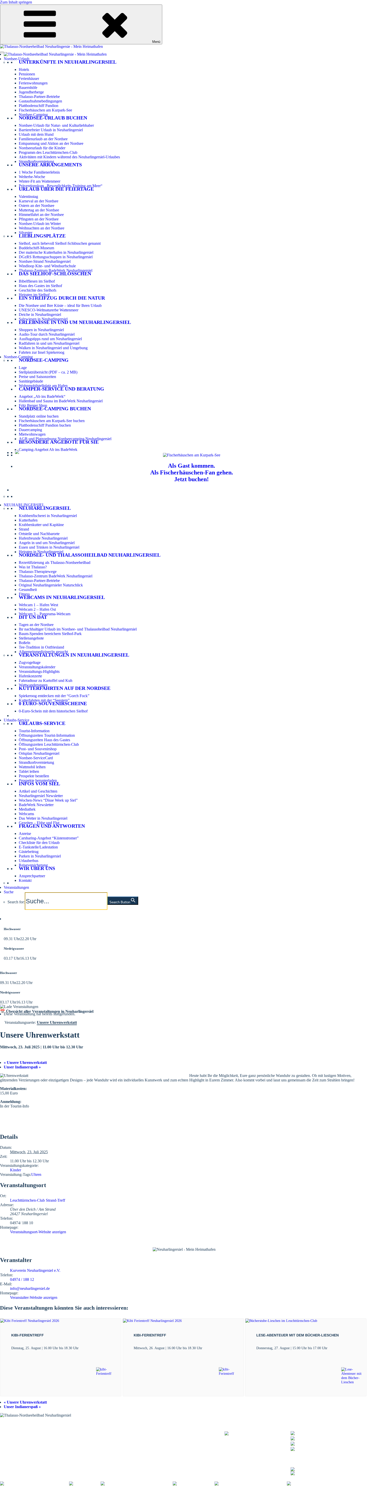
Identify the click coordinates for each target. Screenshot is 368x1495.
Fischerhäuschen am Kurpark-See (45, 110)
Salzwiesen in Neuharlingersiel (43, 319)
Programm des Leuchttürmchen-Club (48, 152)
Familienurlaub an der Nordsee (43, 139)
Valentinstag (28, 196)
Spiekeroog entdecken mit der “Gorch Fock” (54, 696)
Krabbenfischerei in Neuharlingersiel (48, 516)
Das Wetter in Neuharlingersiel (43, 818)
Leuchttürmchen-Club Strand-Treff (37, 1200)
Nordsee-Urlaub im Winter (40, 223)
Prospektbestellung (107, 1433)
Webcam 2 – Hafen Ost (37, 609)
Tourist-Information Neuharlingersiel (29, 1430)
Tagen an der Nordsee (36, 624)
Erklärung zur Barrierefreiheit (131, 1492)
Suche (9, 892)
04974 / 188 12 (22, 1279)
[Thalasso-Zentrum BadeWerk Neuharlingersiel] (258, 1436)
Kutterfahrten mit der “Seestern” (44, 700)
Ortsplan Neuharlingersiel (39, 753)
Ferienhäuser (29, 78)
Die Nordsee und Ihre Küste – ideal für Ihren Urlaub (60, 305)
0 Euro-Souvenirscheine (53, 703)
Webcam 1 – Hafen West (38, 605)
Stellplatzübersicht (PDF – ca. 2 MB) (48, 372)
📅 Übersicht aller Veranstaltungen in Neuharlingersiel (46, 1011)
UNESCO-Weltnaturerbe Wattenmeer (48, 310)
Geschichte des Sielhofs (37, 290)
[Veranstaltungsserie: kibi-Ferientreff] (81, 1348)
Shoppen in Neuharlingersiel (41, 330)
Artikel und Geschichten (38, 791)
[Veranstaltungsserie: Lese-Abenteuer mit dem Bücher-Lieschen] (330, 1348)
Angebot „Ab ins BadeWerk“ (42, 396)
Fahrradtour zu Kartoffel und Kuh (45, 680)
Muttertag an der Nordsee (39, 210)
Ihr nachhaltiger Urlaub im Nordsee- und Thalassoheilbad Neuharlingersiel (78, 629)
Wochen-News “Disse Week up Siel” (48, 800)
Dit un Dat (33, 617)
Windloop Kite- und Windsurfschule (47, 266)
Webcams (26, 814)
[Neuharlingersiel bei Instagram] (317, 1472)
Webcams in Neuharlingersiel (62, 597)
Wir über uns (37, 868)
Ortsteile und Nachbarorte (39, 534)
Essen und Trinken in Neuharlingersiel (49, 547)
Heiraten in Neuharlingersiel (41, 552)
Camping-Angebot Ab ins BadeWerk (48, 449)
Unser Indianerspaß (22, 1067)
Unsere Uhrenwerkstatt (25, 1062)
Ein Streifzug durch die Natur (62, 298)
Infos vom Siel (39, 783)
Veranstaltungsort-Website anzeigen (38, 1232)
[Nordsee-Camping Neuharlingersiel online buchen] (17, 452)
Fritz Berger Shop (33, 405)
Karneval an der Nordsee (38, 201)
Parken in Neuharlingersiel (40, 856)
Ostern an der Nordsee (36, 205)
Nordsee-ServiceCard (36, 758)
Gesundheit (28, 589)
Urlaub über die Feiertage (56, 189)
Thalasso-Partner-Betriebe (39, 96)
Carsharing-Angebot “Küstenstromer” (49, 838)
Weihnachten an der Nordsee (41, 228)
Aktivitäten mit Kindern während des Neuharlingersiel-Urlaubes (69, 157)
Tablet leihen (29, 771)
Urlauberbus (28, 860)
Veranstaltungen (16, 887)
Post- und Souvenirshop (38, 749)
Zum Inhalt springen (16, 2)
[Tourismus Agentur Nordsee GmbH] (34, 1483)
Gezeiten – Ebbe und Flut (39, 823)
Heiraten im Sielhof (34, 295)
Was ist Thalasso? (33, 567)
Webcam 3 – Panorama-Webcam (44, 614)
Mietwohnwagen (32, 434)
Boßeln (24, 643)
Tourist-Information (34, 731)
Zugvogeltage (30, 662)
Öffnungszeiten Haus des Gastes (44, 740)
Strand (24, 529)
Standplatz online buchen (39, 416)
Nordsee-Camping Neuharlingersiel (28, 1443)
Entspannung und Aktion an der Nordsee (51, 143)
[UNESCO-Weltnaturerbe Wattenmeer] (137, 1483)
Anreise (25, 833)
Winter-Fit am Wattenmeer (39, 181)
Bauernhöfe (28, 87)
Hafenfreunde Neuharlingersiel (43, 538)
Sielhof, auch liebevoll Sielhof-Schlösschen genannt (60, 243)
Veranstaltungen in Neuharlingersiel (74, 655)
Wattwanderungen (33, 685)
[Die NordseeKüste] (194, 1483)
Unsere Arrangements (50, 164)
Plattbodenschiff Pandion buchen (45, 425)
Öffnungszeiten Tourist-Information (47, 735)
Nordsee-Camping (33, 114)
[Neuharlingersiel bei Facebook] (317, 1468)
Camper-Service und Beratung (61, 389)
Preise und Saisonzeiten (37, 377)
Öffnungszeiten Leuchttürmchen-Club (49, 744)
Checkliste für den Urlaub (39, 842)
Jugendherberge (31, 92)
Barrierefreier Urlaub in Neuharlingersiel (51, 130)
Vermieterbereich (277, 1492)
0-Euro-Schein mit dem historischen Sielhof (53, 711)
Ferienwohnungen (33, 83)
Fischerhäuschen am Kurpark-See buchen (52, 421)
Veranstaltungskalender (37, 667)
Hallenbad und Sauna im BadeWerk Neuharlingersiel (61, 401)
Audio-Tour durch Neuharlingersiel (47, 334)
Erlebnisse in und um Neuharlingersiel (75, 322)
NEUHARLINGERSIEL (24, 505)
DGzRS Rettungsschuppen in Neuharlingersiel (56, 257)
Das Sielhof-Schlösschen (55, 273)
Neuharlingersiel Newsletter (41, 796)
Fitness (24, 594)
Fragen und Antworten (52, 826)
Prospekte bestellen (34, 776)
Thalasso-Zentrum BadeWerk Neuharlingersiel (55, 270)
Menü (156, 42)
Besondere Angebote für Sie (59, 442)
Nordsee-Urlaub (16, 59)
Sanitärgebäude (31, 381)
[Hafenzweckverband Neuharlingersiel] (251, 1483)
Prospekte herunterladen (38, 780)
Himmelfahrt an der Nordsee (41, 214)
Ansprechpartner (32, 876)
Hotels (24, 69)
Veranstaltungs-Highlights (39, 671)
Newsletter (100, 1436)
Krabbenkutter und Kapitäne (41, 525)
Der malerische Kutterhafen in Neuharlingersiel (56, 252)
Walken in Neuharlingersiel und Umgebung (53, 348)
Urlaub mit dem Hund (36, 134)
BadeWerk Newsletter (36, 805)
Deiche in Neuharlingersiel (40, 314)
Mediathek (27, 809)
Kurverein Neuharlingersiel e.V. (35, 1270)
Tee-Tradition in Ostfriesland (41, 647)
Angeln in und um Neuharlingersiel (47, 543)
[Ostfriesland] (85, 1483)
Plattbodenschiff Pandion (38, 105)
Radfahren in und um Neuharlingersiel (49, 343)
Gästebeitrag (29, 851)
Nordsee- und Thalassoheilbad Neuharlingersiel (89, 555)
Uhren (36, 1174)
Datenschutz (96, 1492)
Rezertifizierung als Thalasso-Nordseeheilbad (54, 562)
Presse (191, 1492)
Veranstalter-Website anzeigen (33, 1297)
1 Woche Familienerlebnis (39, 172)
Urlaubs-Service (16, 720)
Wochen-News (104, 1440)
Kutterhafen (28, 520)
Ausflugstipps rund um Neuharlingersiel (50, 339)
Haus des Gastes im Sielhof (40, 286)
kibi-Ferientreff (27, 1335)
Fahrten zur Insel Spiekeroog (41, 352)
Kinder (15, 1170)
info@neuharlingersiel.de (30, 1288)
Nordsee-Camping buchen (55, 408)
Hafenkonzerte (30, 676)
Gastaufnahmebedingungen (40, 101)
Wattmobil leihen (32, 767)
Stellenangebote (31, 638)
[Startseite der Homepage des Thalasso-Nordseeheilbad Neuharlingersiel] (55, 54)
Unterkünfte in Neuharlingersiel (67, 62)
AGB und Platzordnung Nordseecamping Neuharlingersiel (65, 439)
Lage (23, 367)
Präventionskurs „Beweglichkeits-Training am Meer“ (60, 186)
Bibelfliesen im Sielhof (37, 281)
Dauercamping (30, 430)
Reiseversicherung (33, 865)
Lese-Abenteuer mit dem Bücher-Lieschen (297, 1335)
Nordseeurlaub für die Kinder (42, 148)
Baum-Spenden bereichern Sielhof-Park (50, 634)
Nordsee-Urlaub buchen (53, 117)
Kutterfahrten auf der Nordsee (64, 688)
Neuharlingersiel (45, 508)
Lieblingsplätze (42, 235)
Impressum (74, 1492)
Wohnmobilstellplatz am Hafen (43, 386)
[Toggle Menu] (2, 52)
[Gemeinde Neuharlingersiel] (314, 1483)
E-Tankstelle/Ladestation (38, 847)
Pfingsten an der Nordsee (39, 219)
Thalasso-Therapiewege (38, 571)
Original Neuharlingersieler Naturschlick (51, 585)
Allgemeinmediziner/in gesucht (43, 652)
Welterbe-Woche (32, 177)
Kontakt (25, 880)
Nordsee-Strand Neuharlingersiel (45, 261)
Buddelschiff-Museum (36, 248)
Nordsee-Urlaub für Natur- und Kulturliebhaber (56, 125)
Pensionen (27, 74)
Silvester (25, 232)
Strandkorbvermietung (36, 161)
